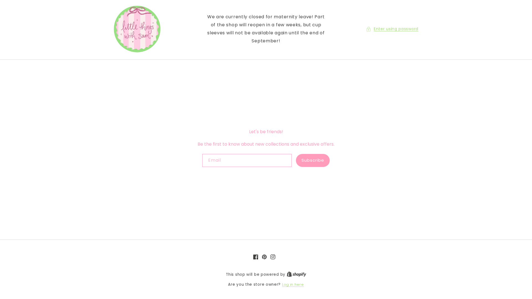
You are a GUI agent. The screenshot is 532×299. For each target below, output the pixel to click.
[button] (392, 28)
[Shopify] (296, 274)
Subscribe (312, 160)
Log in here (293, 284)
